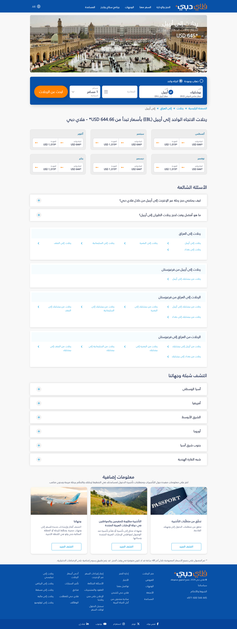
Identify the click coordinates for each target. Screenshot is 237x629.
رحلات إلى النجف (62, 243)
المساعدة (90, 7)
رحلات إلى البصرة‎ (149, 243)
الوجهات (129, 7)
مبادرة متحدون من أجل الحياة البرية (120, 601)
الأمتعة (150, 592)
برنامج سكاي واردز (110, 7)
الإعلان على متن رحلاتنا (95, 598)
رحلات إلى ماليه (45, 596)
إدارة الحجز (124, 573)
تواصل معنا (123, 586)
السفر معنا (145, 7)
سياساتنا (202, 585)
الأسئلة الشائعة (96, 583)
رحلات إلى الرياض (44, 583)
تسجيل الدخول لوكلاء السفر (96, 608)
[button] (118, 200)
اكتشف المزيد (186, 546)
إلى (166, 89)
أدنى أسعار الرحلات (73, 575)
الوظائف (74, 602)
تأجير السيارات (72, 583)
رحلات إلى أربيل (193, 243)
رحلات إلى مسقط (44, 590)
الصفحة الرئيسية (198, 108)
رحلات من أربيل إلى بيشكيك (186, 346)
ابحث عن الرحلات (51, 91)
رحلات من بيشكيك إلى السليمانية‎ (103, 308)
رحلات (180, 108)
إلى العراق (166, 108)
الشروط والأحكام (199, 591)
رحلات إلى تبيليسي (48, 575)
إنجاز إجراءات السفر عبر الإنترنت (94, 575)
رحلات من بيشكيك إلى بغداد (186, 317)
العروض (150, 580)
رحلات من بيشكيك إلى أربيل (186, 279)
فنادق (76, 590)
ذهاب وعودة (191, 81)
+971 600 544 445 (197, 598)
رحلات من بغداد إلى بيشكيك (186, 356)
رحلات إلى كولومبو (43, 602)
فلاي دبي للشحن (120, 592)
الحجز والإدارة (163, 7)
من (199, 89)
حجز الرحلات (148, 573)
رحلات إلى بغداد (192, 249)
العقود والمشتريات (94, 590)
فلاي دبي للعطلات (69, 596)
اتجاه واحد (172, 81)
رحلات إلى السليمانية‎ (103, 243)
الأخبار (126, 580)
